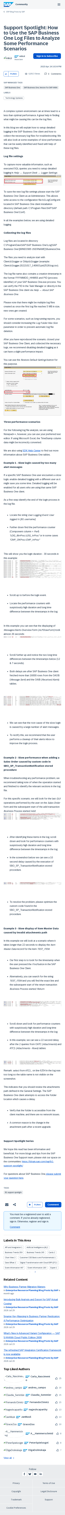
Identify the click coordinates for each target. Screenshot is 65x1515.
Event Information (12, 1268)
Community (21, 4)
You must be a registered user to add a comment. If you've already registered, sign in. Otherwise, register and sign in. (30, 1218)
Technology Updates (14, 98)
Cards (51, 1252)
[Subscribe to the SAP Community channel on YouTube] (35, 1474)
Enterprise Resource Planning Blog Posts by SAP (32, 1290)
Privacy (16, 1483)
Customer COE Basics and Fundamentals (37, 1258)
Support (49, 1499)
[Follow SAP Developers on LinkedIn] (40, 1474)
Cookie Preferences (16, 1508)
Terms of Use (48, 1483)
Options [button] (34, 61)
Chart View (9, 1258)
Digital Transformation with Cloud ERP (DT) (38, 1263)
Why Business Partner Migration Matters (24, 1287)
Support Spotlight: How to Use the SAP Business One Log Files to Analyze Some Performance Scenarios (32, 38)
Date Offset (9, 1263)
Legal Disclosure (49, 1491)
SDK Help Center (32, 450)
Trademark (16, 1499)
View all (8, 1458)
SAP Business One (12, 88)
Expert (53, 1268)
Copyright (16, 1491)
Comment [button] (53, 1204)
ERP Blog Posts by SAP (15, 12)
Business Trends (12, 1252)
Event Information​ (35, 1268)
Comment (15, 1227)
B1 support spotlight (13, 1192)
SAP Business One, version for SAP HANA (40, 88)
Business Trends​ (34, 1252)
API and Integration (13, 1247)
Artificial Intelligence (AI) (37, 1247)
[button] (6, 74)
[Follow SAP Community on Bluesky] (30, 1474)
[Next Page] (35, 1272)
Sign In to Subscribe (47, 56)
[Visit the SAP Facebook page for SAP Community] (24, 1474)
